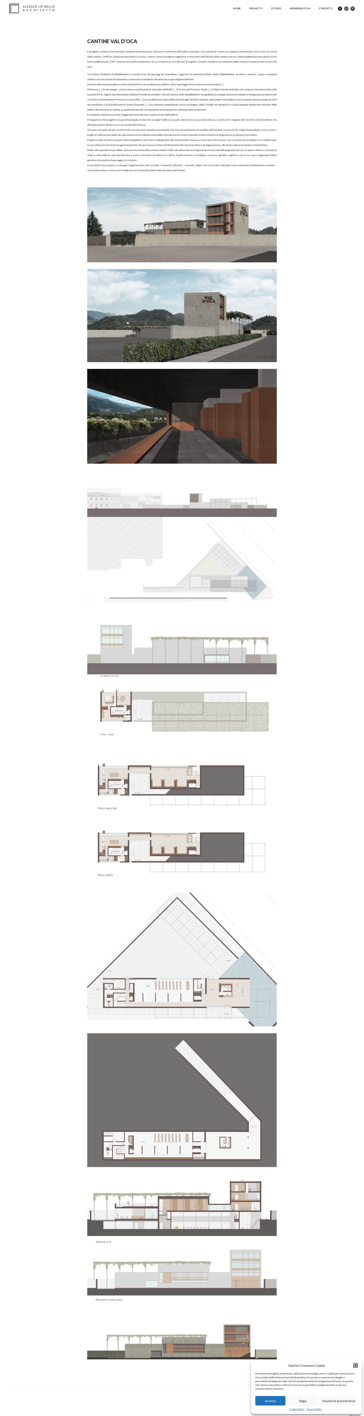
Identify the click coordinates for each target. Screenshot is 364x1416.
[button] (355, 1365)
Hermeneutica (300, 8)
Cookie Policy (296, 1409)
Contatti (326, 8)
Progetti (256, 8)
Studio (276, 8)
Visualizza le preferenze (338, 1401)
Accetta (270, 1401)
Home (237, 8)
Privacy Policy (314, 1409)
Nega (302, 1401)
